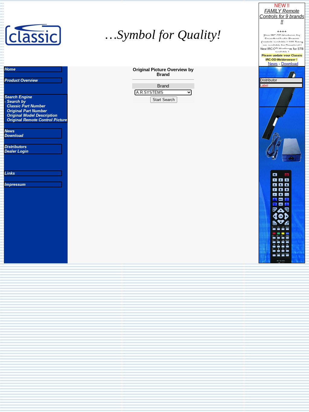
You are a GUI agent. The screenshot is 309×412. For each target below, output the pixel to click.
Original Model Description (31, 115)
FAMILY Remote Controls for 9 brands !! (282, 16)
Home (10, 69)
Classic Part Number (25, 106)
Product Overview (21, 80)
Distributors (16, 146)
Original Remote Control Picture (36, 120)
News (273, 64)
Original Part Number (26, 111)
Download (289, 64)
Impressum (15, 184)
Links (10, 173)
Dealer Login (16, 151)
